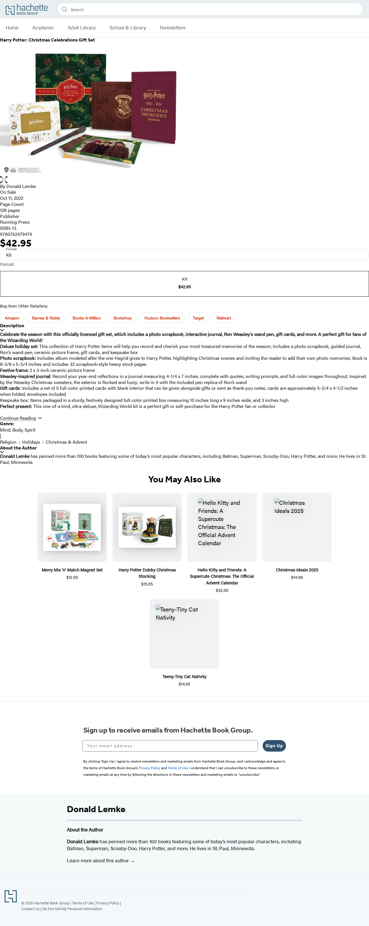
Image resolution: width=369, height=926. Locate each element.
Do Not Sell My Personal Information (72, 908)
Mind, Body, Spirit (17, 429)
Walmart (223, 318)
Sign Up (274, 745)
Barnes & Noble (46, 318)
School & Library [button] (128, 28)
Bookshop (123, 318)
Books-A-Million (87, 318)
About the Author (18, 448)
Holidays (31, 441)
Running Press (15, 222)
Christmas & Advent (66, 441)
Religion (8, 441)
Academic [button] (43, 28)
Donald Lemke (21, 186)
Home (12, 28)
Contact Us (30, 908)
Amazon (12, 318)
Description (12, 325)
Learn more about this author (98, 860)
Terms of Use (82, 903)
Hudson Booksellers (162, 318)
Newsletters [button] (172, 28)
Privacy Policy (107, 903)
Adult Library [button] (82, 28)
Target (198, 318)
